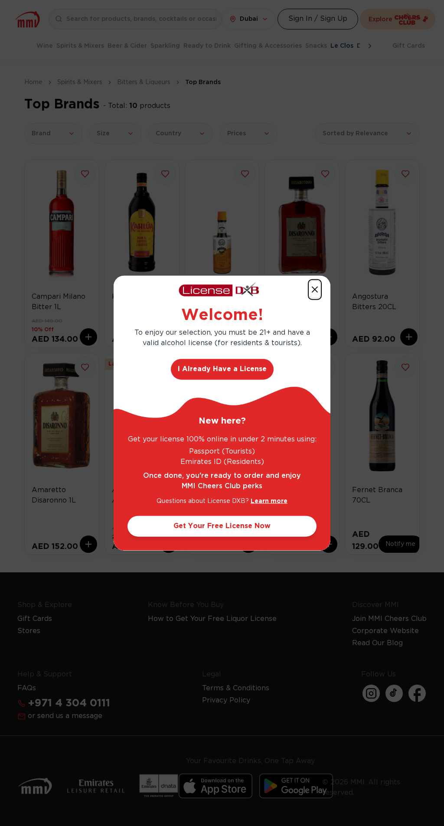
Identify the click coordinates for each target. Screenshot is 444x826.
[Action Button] (315, 289)
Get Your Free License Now (222, 526)
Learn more (269, 501)
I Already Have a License (222, 369)
